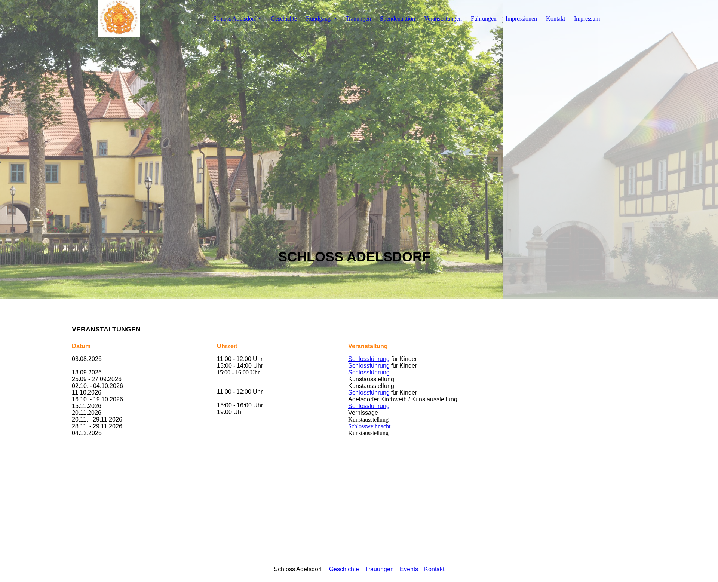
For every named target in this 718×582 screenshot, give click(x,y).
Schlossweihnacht (369, 426)
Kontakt (555, 18)
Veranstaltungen (443, 18)
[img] (118, 18)
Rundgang (318, 18)
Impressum (587, 18)
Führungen (484, 18)
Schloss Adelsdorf (234, 18)
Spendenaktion (397, 18)
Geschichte (284, 18)
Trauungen (358, 18)
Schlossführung (369, 359)
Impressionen (521, 18)
